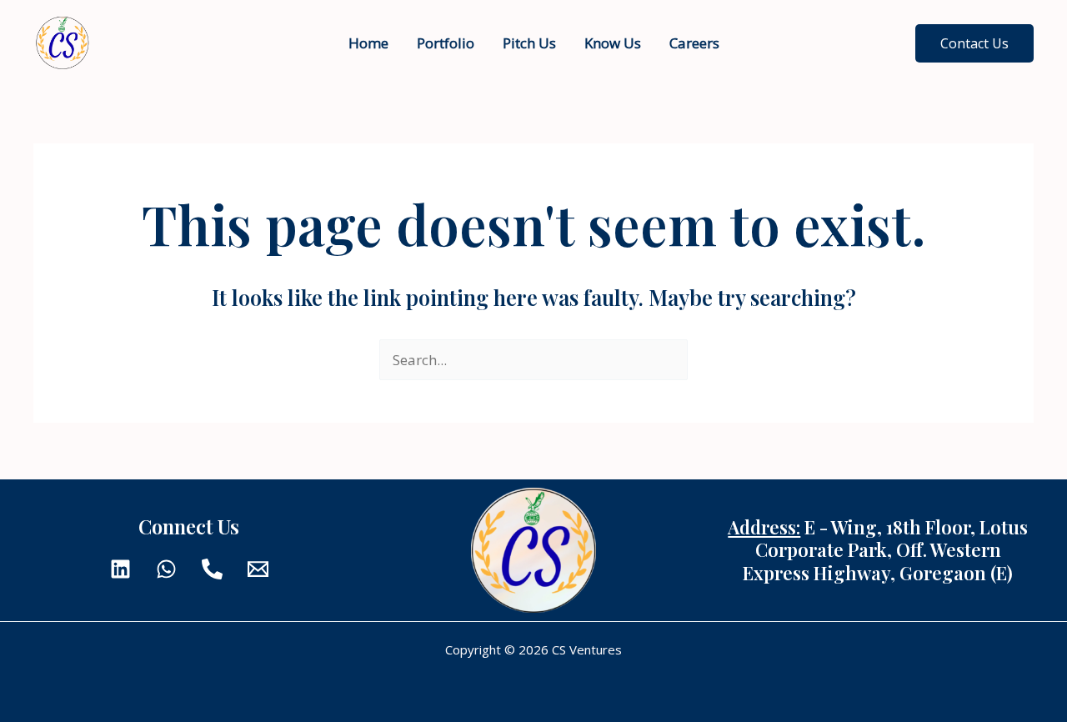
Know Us (612, 43)
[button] (974, 43)
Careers (694, 43)
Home (368, 43)
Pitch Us (529, 43)
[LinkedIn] (120, 569)
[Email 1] (258, 569)
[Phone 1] (212, 569)
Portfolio (445, 43)
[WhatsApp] (166, 569)
